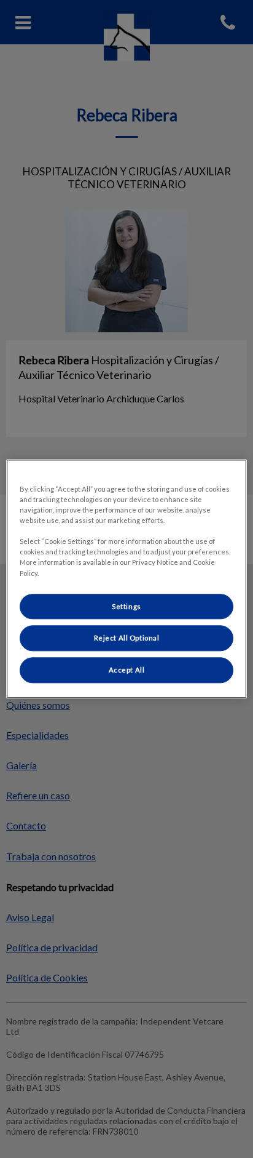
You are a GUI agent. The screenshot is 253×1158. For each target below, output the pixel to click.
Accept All (127, 670)
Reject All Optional (127, 638)
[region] (126, 578)
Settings (126, 606)
